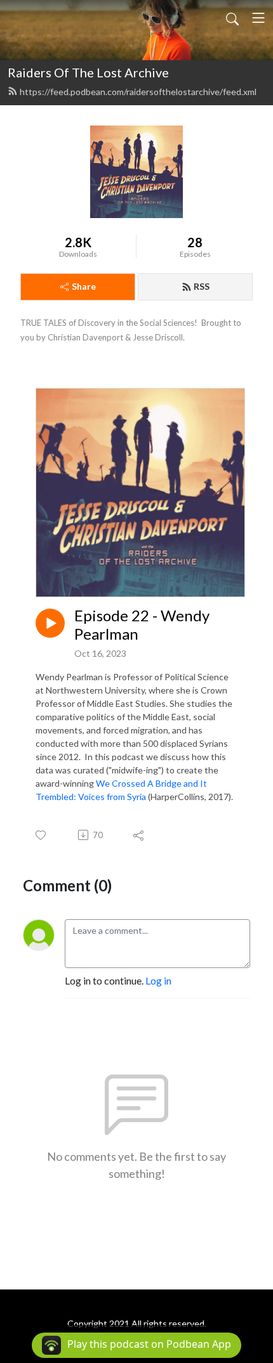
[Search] (232, 17)
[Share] (139, 835)
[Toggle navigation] (258, 18)
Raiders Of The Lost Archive (88, 72)
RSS (202, 286)
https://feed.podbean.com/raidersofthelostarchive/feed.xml (138, 91)
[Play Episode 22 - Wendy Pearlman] (50, 623)
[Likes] (41, 835)
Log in (158, 980)
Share (84, 286)
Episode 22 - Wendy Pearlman (142, 625)
